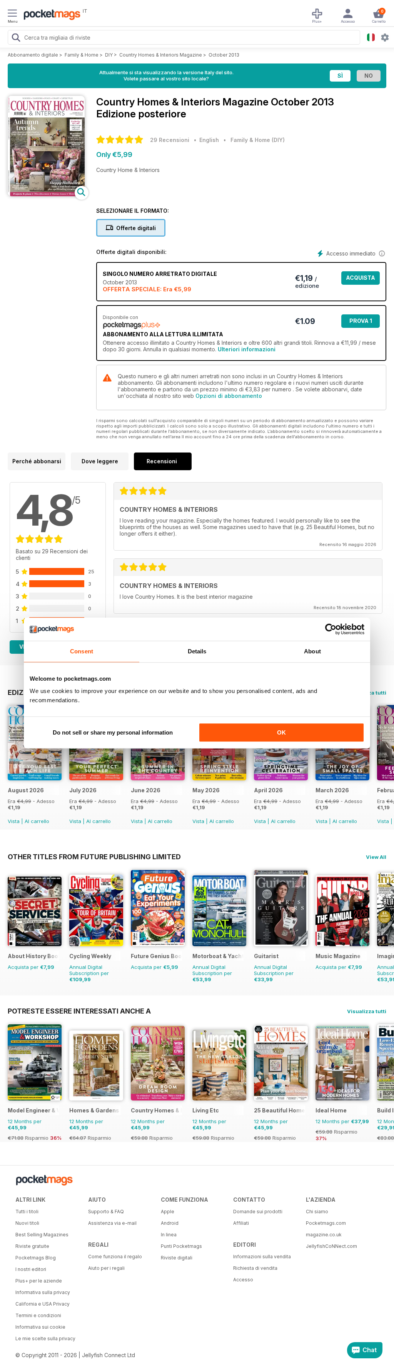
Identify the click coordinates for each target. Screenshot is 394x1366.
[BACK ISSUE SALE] (35, 778)
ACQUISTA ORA (360, 279)
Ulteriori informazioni (246, 349)
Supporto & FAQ (106, 1211)
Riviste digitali (176, 1258)
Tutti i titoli (26, 1211)
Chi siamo (317, 1211)
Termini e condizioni (38, 1315)
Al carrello (37, 821)
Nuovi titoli (27, 1223)
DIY (109, 55)
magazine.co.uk (324, 1234)
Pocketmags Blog (35, 1258)
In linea (169, 1234)
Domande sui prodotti (257, 1211)
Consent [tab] (81, 651)
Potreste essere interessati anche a (79, 1011)
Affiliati (241, 1223)
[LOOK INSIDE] (46, 194)
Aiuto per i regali (106, 1268)
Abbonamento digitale (33, 55)
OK (281, 732)
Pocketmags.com (326, 1223)
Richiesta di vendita (255, 1268)
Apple (167, 1211)
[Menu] (12, 14)
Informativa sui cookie (40, 1327)
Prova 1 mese (360, 322)
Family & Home (81, 55)
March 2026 (332, 790)
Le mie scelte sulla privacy (45, 1338)
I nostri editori (30, 1269)
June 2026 (145, 790)
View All (376, 857)
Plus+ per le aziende (38, 1281)
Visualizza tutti (366, 1011)
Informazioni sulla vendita (262, 1256)
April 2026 (268, 790)
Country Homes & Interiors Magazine (160, 55)
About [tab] (312, 651)
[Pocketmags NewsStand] (50, 15)
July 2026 (83, 790)
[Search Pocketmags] (16, 38)
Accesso (243, 1280)
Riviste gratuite (32, 1246)
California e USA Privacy (42, 1304)
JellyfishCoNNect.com (331, 1246)
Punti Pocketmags (181, 1246)
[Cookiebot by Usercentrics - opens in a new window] (330, 629)
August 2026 (26, 790)
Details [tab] (197, 651)
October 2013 (224, 55)
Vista (14, 821)
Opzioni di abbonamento (228, 395)
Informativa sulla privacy (42, 1292)
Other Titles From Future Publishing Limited (94, 856)
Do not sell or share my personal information (113, 732)
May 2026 (206, 790)
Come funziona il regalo (115, 1256)
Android (170, 1223)
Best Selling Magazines (41, 1234)
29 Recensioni (169, 140)
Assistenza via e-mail (112, 1223)
